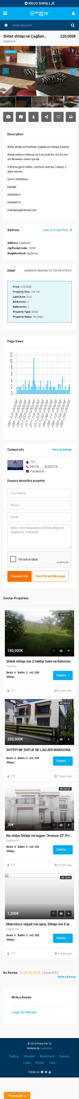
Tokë (52, 1062)
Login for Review (24, 1012)
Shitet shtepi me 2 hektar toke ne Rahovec (38, 661)
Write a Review (67, 976)
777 (13, 690)
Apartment (47, 1056)
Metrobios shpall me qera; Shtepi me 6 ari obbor (39, 924)
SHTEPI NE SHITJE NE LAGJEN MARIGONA (38, 750)
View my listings (62, 449)
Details (61, 675)
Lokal (27, 1062)
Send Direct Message (50, 576)
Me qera (65, 877)
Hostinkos (46, 1048)
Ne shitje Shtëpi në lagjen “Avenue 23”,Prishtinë (39, 836)
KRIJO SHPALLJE (41, 3)
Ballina (14, 1056)
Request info (19, 576)
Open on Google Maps (56, 230)
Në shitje (65, 614)
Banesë (64, 1056)
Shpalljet (29, 1056)
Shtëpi (39, 1062)
